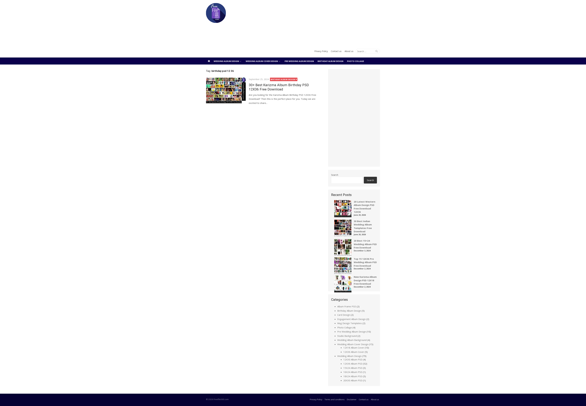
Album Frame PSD (346, 306)
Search (334, 174)
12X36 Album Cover (353, 351)
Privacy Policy (321, 51)
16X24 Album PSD (352, 372)
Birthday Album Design (330, 61)
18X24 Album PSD (352, 376)
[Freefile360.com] (209, 61)
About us (349, 51)
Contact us (336, 51)
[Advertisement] (322, 23)
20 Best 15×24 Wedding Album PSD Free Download (365, 244)
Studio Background (347, 335)
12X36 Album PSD (352, 363)
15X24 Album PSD (352, 367)
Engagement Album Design (351, 319)
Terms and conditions (335, 399)
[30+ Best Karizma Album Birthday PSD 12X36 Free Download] (226, 90)
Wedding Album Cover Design (262, 61)
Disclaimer (351, 399)
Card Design (343, 314)
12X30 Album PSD (352, 359)
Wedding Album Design (226, 61)
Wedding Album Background (352, 339)
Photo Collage (355, 61)
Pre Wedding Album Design (299, 61)
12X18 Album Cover (353, 347)
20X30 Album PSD (352, 380)
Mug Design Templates (349, 323)
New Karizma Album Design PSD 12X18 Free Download (365, 280)
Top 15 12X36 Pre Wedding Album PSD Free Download (365, 262)
